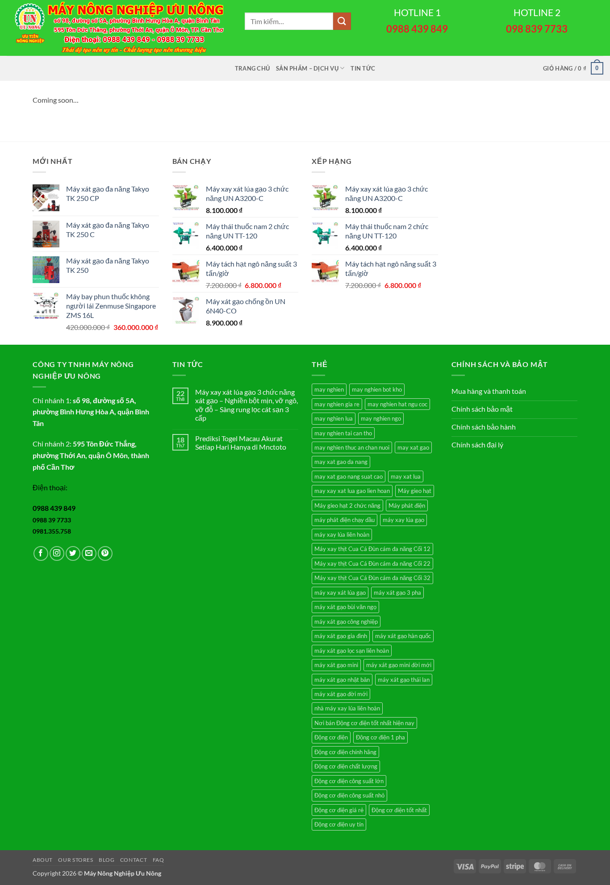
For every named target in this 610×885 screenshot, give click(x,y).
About (43, 859)
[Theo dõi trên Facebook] (40, 553)
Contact (133, 859)
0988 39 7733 (52, 520)
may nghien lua (333, 418)
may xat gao (413, 447)
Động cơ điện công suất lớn (349, 781)
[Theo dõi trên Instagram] (57, 553)
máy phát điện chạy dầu (344, 519)
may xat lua (406, 476)
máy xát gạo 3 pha (397, 592)
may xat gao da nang (341, 461)
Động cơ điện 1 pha (380, 737)
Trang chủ (252, 68)
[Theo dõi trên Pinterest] (105, 553)
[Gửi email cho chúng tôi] (89, 553)
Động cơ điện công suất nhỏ (349, 795)
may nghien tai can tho (343, 433)
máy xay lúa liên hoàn (341, 534)
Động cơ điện (331, 737)
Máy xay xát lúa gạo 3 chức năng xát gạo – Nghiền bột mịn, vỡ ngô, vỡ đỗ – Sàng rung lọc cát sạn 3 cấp (246, 405)
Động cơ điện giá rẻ (338, 810)
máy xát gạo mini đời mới (398, 664)
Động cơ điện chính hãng (345, 752)
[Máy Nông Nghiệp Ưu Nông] (119, 28)
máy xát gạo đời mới (341, 693)
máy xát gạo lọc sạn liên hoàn (351, 650)
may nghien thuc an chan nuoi (351, 447)
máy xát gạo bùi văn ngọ (345, 606)
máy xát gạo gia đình (340, 635)
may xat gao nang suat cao (348, 476)
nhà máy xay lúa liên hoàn (347, 708)
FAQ (158, 859)
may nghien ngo (381, 418)
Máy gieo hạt (414, 490)
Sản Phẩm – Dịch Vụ (307, 68)
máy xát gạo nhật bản (342, 679)
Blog (106, 859)
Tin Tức (363, 68)
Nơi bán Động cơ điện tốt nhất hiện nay (364, 722)
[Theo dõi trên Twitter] (73, 553)
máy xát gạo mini (336, 664)
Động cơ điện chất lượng (345, 766)
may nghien (329, 389)
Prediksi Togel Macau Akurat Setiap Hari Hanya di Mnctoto (240, 442)
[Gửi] (342, 21)
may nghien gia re (336, 404)
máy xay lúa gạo (403, 519)
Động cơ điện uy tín (338, 824)
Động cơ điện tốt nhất (399, 810)
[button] (573, 68)
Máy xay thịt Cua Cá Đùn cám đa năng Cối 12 (372, 548)
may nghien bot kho (377, 389)
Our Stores (75, 859)
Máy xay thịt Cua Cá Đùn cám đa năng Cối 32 (372, 577)
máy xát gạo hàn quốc (403, 635)
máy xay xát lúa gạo (340, 592)
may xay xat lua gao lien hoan (352, 490)
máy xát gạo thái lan (404, 679)
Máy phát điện (407, 505)
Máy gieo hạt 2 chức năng (347, 505)
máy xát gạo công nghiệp (346, 621)
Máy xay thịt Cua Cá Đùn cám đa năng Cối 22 (372, 563)
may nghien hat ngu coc (397, 404)
